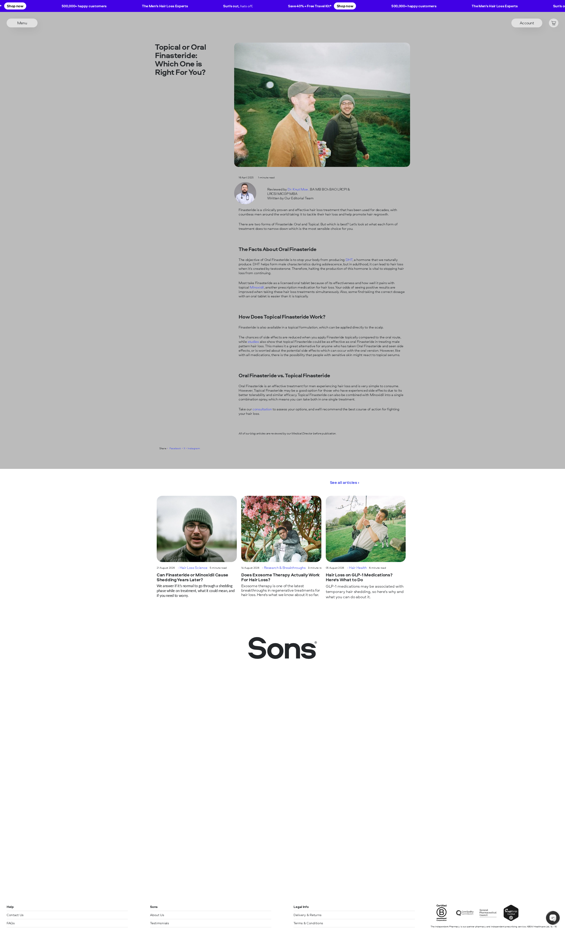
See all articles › (344, 482)
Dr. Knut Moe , (299, 189)
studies (253, 341)
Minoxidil (257, 287)
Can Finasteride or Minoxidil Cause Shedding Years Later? (192, 577)
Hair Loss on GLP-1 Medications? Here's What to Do (359, 577)
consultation (262, 409)
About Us (157, 915)
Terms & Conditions (308, 923)
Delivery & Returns (308, 915)
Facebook (175, 448)
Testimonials (159, 923)
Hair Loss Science (194, 567)
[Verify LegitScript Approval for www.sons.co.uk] (511, 920)
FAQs (11, 923)
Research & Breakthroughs (284, 567)
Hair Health (358, 567)
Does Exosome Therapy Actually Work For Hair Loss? (280, 577)
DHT (349, 259)
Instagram (194, 448)
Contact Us (15, 915)
